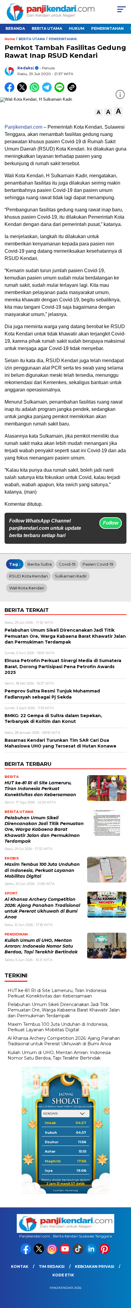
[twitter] (39, 1253)
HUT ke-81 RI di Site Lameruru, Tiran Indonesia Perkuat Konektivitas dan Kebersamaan (40, 788)
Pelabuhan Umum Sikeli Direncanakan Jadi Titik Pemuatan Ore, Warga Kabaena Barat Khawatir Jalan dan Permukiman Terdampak (44, 829)
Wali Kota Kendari (26, 587)
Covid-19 (67, 564)
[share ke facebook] (11, 90)
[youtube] (66, 1253)
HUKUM (76, 28)
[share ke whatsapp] (36, 90)
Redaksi (25, 68)
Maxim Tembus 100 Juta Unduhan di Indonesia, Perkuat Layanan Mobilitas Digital (42, 870)
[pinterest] (105, 1253)
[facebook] (26, 1253)
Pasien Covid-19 (98, 564)
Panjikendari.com (23, 127)
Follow (110, 523)
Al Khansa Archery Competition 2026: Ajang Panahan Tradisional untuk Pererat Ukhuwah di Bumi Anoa (64, 1041)
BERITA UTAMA (47, 28)
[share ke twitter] (23, 90)
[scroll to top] (122, 1273)
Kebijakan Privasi (94, 1266)
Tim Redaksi (52, 1266)
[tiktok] (79, 1253)
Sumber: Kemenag (65, 1190)
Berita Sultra (39, 564)
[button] (98, 112)
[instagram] (52, 1253)
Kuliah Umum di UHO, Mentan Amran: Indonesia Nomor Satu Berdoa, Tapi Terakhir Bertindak (41, 946)
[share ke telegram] (47, 90)
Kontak (19, 1266)
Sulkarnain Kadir (71, 576)
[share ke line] (61, 90)
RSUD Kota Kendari (28, 576)
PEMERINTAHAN (107, 28)
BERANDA (15, 28)
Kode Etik (63, 1275)
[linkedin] (92, 1253)
